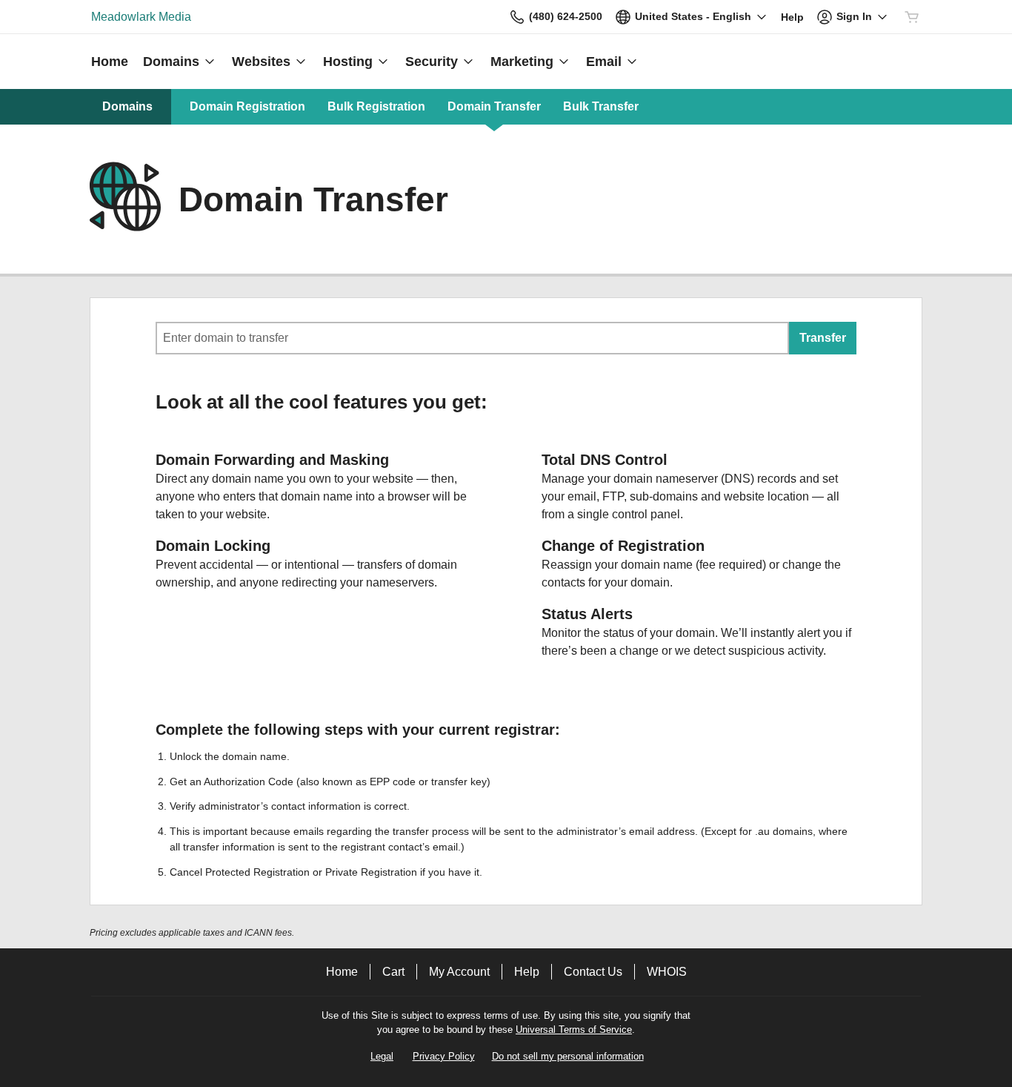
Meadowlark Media (141, 16)
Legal (381, 1056)
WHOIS (667, 971)
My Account (459, 971)
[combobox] (472, 338)
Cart (393, 971)
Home (342, 971)
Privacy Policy (444, 1056)
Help (526, 971)
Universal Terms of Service (574, 1029)
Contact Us (593, 971)
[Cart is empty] (912, 17)
